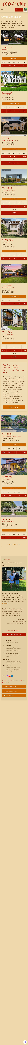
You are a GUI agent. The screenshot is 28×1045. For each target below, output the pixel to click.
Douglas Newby (6, 559)
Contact (18, 10)
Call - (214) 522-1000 (11, 686)
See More (4, 603)
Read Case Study (13, 407)
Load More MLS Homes (13, 545)
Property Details (13, 58)
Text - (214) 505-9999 (11, 691)
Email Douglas (9, 695)
